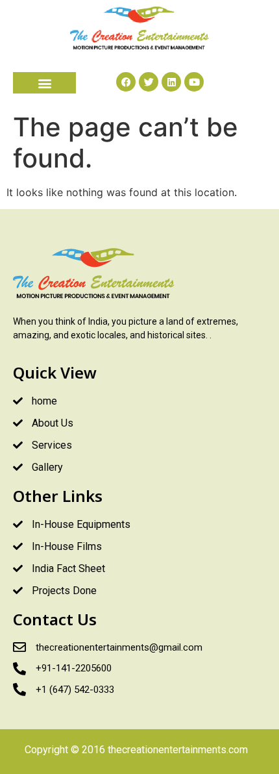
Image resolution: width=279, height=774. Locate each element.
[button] (44, 83)
